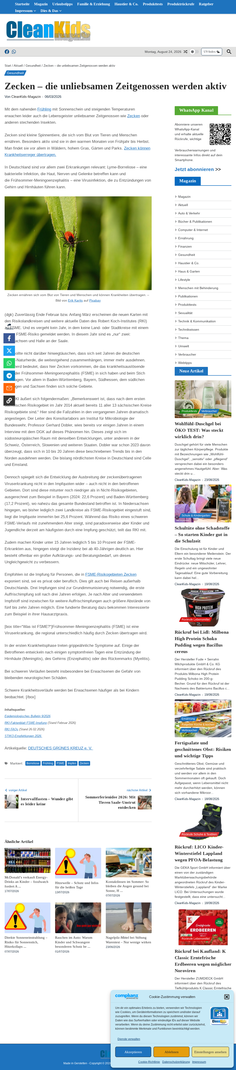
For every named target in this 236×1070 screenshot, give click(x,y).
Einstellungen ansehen (210, 1052)
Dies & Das (49, 11)
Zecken (133, 116)
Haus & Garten (189, 271)
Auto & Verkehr (189, 213)
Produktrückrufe (180, 4)
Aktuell (18, 65)
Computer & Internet (193, 230)
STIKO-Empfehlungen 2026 (23, 736)
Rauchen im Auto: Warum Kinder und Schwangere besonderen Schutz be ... (73, 942)
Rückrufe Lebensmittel (196, 619)
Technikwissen (188, 329)
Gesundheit (33, 65)
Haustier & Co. (126, 4)
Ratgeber (206, 4)
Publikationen (188, 296)
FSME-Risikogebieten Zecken (110, 574)
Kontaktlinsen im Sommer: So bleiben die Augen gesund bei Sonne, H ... (127, 886)
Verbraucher (187, 354)
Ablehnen (172, 1052)
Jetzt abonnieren (194, 169)
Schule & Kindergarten (196, 515)
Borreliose (33, 763)
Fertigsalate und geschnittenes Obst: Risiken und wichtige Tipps (203, 749)
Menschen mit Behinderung (198, 288)
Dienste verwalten (129, 1039)
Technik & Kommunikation (197, 321)
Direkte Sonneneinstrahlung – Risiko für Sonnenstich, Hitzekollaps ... (26, 942)
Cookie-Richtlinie (149, 1062)
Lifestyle (184, 280)
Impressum (199, 1062)
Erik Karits (75, 300)
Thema (183, 338)
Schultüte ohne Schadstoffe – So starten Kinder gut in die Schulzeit (202, 534)
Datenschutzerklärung (176, 1062)
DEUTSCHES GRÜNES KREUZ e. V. (60, 748)
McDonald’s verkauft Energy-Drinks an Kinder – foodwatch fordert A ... (26, 881)
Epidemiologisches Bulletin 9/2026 (27, 716)
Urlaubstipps (62, 4)
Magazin (41, 4)
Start (8, 65)
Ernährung (186, 238)
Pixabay (95, 300)
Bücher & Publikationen (195, 221)
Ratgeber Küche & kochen (198, 724)
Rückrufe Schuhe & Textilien (199, 834)
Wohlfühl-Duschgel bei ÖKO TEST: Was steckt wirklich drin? (199, 430)
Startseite (22, 4)
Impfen (72, 763)
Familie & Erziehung (93, 4)
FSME (60, 763)
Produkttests (153, 4)
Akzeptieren (133, 1052)
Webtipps (185, 363)
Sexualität (185, 313)
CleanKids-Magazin (26, 97)
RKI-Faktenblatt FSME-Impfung (26, 723)
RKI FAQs (11, 729)
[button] (226, 997)
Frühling (44, 109)
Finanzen (185, 246)
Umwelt (183, 346)
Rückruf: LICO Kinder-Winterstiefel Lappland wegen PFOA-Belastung (199, 853)
